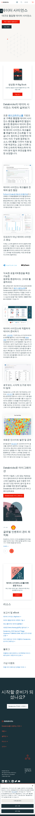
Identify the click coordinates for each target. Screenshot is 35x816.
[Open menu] (33, 2)
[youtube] (19, 781)
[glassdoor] (16, 781)
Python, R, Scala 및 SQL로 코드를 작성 (15, 194)
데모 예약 (6, 27)
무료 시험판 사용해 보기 (11, 22)
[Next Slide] (11, 551)
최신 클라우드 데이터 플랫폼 (12, 624)
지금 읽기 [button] (17, 94)
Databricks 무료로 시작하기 (17, 706)
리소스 (4, 741)
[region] (17, 799)
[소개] (6, 746)
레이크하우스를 (15, 115)
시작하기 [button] (17, 595)
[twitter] (9, 781)
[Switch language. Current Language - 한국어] (17, 2)
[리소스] (7, 741)
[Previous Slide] (5, 551)
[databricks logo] (7, 721)
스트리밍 (10, 335)
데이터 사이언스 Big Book (11, 617)
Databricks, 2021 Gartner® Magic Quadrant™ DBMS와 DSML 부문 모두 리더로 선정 (17, 633)
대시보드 (14, 444)
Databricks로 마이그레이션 (14, 496)
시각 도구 (10, 394)
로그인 (26, 2)
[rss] (12, 781)
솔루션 (4, 736)
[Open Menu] (1, 11)
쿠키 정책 (14, 792)
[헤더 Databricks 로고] (5, 2)
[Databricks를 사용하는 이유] (21, 726)
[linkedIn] (3, 781)
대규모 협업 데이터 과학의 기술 (13, 620)
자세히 (5, 546)
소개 (3, 746)
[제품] (6, 731)
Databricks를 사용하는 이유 (11, 726)
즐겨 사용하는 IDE (19, 288)
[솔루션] (7, 736)
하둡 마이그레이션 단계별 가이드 (13, 667)
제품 (3, 731)
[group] (17, 527)
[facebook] (6, 781)
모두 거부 (17, 806)
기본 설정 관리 (17, 800)
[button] (21, 2)
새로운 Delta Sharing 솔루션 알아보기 (15, 627)
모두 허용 (17, 811)
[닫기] (33, 786)
